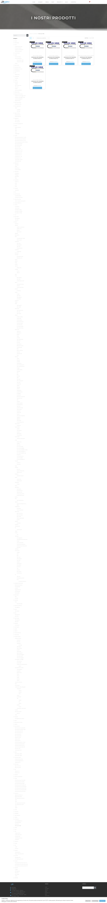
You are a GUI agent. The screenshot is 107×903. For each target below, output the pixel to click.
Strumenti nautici (18, 711)
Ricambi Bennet (18, 116)
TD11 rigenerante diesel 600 (20, 803)
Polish (18, 674)
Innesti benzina (19, 391)
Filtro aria (18, 295)
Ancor (15, 44)
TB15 (16, 799)
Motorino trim (19, 258)
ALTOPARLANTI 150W (21, 238)
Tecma (15, 809)
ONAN (15, 629)
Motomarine (17, 423)
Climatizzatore (17, 852)
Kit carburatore (19, 490)
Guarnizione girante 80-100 (20, 746)
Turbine (15, 817)
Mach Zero (17, 824)
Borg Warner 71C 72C (18, 69)
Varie (15, 829)
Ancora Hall (19, 662)
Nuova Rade (17, 436)
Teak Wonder (17, 526)
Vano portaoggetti (20, 657)
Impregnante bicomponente (22, 539)
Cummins (16, 82)
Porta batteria (17, 591)
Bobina (18, 334)
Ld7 (17, 534)
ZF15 (16, 184)
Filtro (18, 377)
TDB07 (16, 807)
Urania (16, 532)
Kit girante (19, 454)
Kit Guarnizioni (19, 248)
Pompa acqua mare (18, 46)
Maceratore (17, 168)
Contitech (17, 249)
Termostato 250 (18, 161)
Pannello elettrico (17, 632)
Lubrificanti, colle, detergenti (20, 687)
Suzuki (15, 778)
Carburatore (19, 363)
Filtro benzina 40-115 (19, 732)
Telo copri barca (20, 656)
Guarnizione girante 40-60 (19, 743)
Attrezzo (18, 360)
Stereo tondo (19, 240)
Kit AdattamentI (18, 822)
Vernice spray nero (20, 422)
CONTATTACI (73, 2)
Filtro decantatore (20, 500)
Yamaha (15, 860)
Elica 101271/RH (18, 767)
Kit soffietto (19, 565)
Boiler (16, 166)
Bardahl (16, 225)
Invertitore (16, 179)
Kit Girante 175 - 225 (18, 151)
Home (31, 33)
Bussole (18, 713)
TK (15, 527)
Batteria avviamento (18, 585)
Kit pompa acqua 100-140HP (20, 780)
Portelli (18, 649)
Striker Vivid (19, 267)
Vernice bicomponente (21, 544)
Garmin (16, 265)
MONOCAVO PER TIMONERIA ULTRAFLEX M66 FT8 (37, 58)
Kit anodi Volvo (19, 324)
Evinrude (16, 254)
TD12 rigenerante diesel (19, 804)
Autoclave (17, 164)
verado (15, 843)
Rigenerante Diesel (18, 796)
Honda (15, 135)
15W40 (20, 700)
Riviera (16, 497)
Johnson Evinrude (20, 321)
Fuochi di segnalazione (18, 123)
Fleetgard (16, 174)
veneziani (16, 841)
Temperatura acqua (18, 837)
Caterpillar (17, 241)
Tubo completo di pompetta (20, 201)
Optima (15, 630)
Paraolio (18, 401)
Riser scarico (19, 571)
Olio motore (19, 231)
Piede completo (20, 403)
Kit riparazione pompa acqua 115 (21, 862)
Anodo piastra (19, 320)
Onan (16, 440)
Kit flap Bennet (17, 114)
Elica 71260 (19, 516)
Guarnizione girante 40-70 (19, 745)
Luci (15, 214)
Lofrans (15, 204)
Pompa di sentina (18, 48)
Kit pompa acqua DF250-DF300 (20, 789)
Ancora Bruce (19, 661)
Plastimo (16, 467)
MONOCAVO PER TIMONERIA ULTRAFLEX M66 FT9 (37, 82)
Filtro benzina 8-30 (18, 145)
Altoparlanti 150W (20, 60)
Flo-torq (18, 342)
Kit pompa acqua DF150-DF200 (20, 786)
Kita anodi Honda (20, 328)
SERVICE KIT (19, 433)
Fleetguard (16, 118)
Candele (18, 361)
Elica (17, 374)
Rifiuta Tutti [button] (88, 900)
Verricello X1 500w (18, 209)
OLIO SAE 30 (16, 627)
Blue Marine (17, 235)
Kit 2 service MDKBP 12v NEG (22, 449)
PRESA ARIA (19, 651)
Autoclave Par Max (20, 284)
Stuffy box (19, 425)
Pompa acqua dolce (20, 493)
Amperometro (17, 833)
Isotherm (16, 188)
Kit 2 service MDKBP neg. (21, 453)
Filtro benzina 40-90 (18, 143)
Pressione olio (17, 836)
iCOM (16, 846)
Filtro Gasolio (17, 121)
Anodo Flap (19, 318)
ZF (15, 574)
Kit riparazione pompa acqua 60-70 (21, 865)
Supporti (16, 774)
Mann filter (16, 216)
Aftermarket (16, 42)
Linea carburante (17, 199)
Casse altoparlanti (18, 58)
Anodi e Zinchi (17, 53)
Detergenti (19, 688)
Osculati (16, 460)
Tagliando (18, 418)
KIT (15, 192)
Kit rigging (18, 393)
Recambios (17, 487)
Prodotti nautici (17, 636)
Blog (66, 2)
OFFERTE (16, 623)
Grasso (18, 695)
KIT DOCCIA (17, 625)
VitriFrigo (20, 645)
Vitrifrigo (16, 850)
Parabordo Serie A (20, 475)
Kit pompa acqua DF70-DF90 (20, 791)
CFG (15, 72)
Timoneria (16, 811)
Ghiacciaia (18, 646)
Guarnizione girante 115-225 (20, 742)
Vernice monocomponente (22, 545)
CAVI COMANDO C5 (18, 820)
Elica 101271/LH (18, 765)
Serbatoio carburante (21, 438)
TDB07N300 (17, 133)
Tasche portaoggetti (20, 654)
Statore (18, 414)
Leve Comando (17, 193)
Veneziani (17, 536)
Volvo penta (17, 550)
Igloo (16, 274)
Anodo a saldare (20, 316)
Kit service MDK (20, 457)
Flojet (16, 262)
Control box (17, 208)
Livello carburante (18, 834)
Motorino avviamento (21, 396)
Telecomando (19, 480)
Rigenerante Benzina (19, 795)
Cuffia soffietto (19, 369)
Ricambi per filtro (18, 104)
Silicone (18, 272)
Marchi (15, 221)
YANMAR (16, 867)
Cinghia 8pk (19, 251)
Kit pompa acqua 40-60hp (19, 783)
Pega (16, 465)
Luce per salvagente (18, 98)
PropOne (16, 716)
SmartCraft (19, 412)
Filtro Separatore (17, 106)
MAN (16, 303)
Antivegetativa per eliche (19, 718)
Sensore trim (19, 409)
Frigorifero (17, 190)
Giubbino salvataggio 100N (20, 97)
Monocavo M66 (18, 825)
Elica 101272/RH (20, 514)
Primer (18, 271)
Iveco (16, 275)
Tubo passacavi (17, 815)
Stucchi (18, 679)
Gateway (18, 387)
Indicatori (18, 462)
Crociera (18, 337)
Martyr (16, 315)
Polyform (16, 474)
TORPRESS (16, 813)
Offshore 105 (19, 472)
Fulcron (20, 690)
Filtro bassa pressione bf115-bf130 (21, 142)
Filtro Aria (18, 243)
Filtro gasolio (17, 218)
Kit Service (19, 395)
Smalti (18, 677)
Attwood (16, 223)
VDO (15, 831)
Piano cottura (19, 648)
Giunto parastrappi (20, 518)
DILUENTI (18, 671)
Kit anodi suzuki (20, 323)
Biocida (18, 230)
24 (90, 38)
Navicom (16, 848)
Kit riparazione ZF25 (20, 578)
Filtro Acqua (17, 120)
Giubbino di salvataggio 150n (20, 95)
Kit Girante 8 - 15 (18, 158)
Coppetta (18, 109)
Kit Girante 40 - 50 (18, 154)
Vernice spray (19, 529)
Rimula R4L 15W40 (18, 753)
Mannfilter (17, 176)
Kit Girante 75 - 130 (18, 156)
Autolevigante (19, 669)
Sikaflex (18, 704)
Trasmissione (19, 573)
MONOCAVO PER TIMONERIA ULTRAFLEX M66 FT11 (70, 58)
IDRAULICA (16, 163)
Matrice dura (19, 672)
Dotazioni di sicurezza (18, 94)
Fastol (16, 259)
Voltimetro (17, 839)
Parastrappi (16, 634)
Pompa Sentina (18, 169)
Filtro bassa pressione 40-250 (20, 138)
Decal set (18, 371)
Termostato (19, 420)
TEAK (16, 714)
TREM (16, 531)
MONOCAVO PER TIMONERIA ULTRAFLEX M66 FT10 (54, 58)
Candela (16, 78)
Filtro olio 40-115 (18, 734)
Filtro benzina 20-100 (19, 731)
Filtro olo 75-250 (18, 148)
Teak (19, 693)
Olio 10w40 (19, 307)
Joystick (18, 519)
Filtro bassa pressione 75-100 (20, 140)
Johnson (16, 288)
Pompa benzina (20, 404)
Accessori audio (18, 56)
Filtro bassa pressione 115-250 (20, 137)
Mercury (16, 356)
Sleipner (16, 521)
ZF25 (16, 186)
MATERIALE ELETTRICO (18, 583)
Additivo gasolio (18, 127)
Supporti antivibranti (18, 776)
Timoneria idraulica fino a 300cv (21, 504)
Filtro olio (16, 87)
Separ (16, 107)
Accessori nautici (18, 638)
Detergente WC (18, 857)
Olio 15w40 (17, 874)
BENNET (16, 233)
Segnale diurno (17, 100)
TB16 (16, 130)
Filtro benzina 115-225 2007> (20, 727)
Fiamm (16, 261)
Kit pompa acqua (20, 256)
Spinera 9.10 (17, 772)
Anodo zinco (19, 441)
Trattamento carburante (21, 708)
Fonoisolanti (17, 685)
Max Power (16, 594)
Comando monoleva (19, 197)
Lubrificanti (19, 696)
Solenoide (18, 523)
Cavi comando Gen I (20, 364)
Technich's (16, 793)
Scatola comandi (20, 407)
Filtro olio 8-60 (17, 146)
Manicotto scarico (20, 345)
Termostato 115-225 (18, 159)
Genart (15, 125)
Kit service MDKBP (18, 90)
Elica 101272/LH (20, 513)
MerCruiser (17, 329)
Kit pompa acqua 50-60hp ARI (20, 785)
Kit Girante (19, 290)
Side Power (16, 764)
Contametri (17, 206)
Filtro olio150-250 (18, 735)
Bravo (18, 336)
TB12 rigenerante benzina (19, 798)
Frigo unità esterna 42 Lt (19, 853)
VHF (15, 845)
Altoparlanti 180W (20, 61)
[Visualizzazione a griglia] (31, 38)
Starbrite (16, 524)
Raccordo (18, 406)
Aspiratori (18, 640)
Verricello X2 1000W (18, 211)
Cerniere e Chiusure (18, 682)
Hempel (16, 269)
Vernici (18, 680)
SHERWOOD (17, 506)
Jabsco (16, 282)
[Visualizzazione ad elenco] (33, 38)
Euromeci (16, 253)
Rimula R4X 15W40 (18, 755)
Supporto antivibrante (19, 49)
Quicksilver (17, 482)
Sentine (20, 692)
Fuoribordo (19, 383)
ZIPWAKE (16, 877)
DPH (18, 554)
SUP (15, 769)
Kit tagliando (17, 607)
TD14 (16, 806)
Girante (18, 285)
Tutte (93, 38)
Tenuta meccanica (18, 51)
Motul (15, 609)
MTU (15, 612)
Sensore (18, 352)
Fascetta (18, 376)
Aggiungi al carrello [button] (37, 63)
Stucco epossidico (20, 542)
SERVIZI (47, 2)
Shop (53, 2)
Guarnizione (19, 344)
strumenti (18, 464)
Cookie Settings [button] (95, 900)
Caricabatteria (17, 70)
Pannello (16, 598)
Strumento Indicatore (21, 415)
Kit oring (18, 111)
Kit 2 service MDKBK (20, 448)
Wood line (19, 547)
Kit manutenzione (20, 456)
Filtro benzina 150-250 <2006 (20, 729)
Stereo (16, 63)
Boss (16, 236)
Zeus (18, 355)
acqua (15, 40)
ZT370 (16, 875)
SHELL (15, 752)
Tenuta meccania (20, 510)
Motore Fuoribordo (18, 605)
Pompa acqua (19, 347)
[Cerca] (27, 35)
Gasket (16, 88)
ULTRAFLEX (16, 819)
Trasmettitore (19, 435)
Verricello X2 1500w (18, 212)
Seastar (16, 501)
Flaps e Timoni (17, 113)
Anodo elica (19, 479)
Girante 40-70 (17, 739)
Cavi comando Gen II (20, 366)
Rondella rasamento (22, 581)
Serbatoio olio (19, 353)
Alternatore (19, 332)
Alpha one (19, 331)
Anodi (18, 358)
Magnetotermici (18, 589)
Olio (17, 399)
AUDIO (15, 55)
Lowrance (17, 300)
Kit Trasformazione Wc (19, 859)
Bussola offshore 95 (20, 470)
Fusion (16, 264)
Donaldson (17, 173)
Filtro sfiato (19, 313)
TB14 (16, 128)
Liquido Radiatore (17, 202)
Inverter (16, 588)
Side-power (17, 511)
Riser (18, 348)
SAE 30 (20, 703)
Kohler (16, 292)
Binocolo (18, 469)
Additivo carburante (20, 227)
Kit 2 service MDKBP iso (21, 451)
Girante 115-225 (18, 737)
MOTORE (16, 600)
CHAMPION (16, 76)
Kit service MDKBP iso (21, 459)
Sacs (16, 498)
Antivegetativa (19, 537)
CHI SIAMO (40, 2)
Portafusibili (17, 593)
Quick (16, 477)
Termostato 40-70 (18, 750)
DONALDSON (16, 92)
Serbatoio (18, 411)
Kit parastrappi (19, 603)
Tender (18, 484)
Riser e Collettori (20, 350)
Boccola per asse (17, 67)
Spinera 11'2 (17, 771)
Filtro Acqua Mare (17, 102)
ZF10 (16, 183)
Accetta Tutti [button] (102, 900)
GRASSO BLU (17, 74)
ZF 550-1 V (17, 181)
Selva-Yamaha (17, 726)
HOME (34, 2)
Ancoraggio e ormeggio (19, 659)
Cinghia (15, 80)
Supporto (18, 417)
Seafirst (15, 724)
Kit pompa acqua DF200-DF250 (20, 788)
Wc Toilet (16, 855)
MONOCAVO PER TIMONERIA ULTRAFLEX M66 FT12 (86, 58)
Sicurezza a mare (17, 757)
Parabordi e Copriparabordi (22, 664)
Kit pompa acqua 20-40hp (19, 781)
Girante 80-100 (17, 740)
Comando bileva (18, 195)
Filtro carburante (18, 85)
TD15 (16, 132)
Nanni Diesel (17, 427)
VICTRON (16, 549)
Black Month (16, 65)
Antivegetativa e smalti (19, 667)
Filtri (16, 683)
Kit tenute (18, 566)
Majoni (16, 302)
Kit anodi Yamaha (20, 326)
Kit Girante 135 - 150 (18, 150)
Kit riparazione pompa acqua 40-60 (21, 864)
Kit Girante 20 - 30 (18, 153)
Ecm (17, 372)
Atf (19, 701)
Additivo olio (19, 228)
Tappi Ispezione (19, 653)
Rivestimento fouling (18, 722)
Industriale (16, 171)
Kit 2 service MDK (20, 446)
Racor (16, 178)
